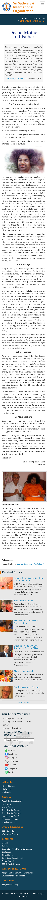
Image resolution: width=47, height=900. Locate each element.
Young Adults (7, 807)
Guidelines (6, 852)
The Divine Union (23, 600)
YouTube (12, 764)
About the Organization (12, 801)
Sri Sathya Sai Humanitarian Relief (17, 721)
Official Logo (7, 855)
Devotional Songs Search (12, 858)
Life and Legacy (8, 786)
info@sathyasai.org (10, 884)
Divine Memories (37, 18)
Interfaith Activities (10, 822)
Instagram (12, 757)
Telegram (12, 768)
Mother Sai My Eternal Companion (26, 622)
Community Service (10, 819)
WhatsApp (12, 750)
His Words (6, 789)
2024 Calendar (8, 831)
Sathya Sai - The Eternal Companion (17, 849)
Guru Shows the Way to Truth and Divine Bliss (26, 647)
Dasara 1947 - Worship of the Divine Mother (29, 579)
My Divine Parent (23, 671)
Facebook (12, 754)
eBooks (5, 845)
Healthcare (6, 804)
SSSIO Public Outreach (11, 864)
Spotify (11, 772)
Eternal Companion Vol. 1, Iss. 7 (30, 564)
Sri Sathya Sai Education (12, 813)
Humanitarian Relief (10, 816)
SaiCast (6, 725)
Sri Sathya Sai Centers (11, 810)
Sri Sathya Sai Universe (12, 718)
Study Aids (6, 792)
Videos (5, 843)
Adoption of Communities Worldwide (17, 872)
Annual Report (8, 861)
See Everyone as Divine (26, 687)
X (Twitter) (13, 761)
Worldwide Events (10, 834)
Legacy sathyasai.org (12, 728)
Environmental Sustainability (14, 875)
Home (24, 18)
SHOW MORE (23, 702)
